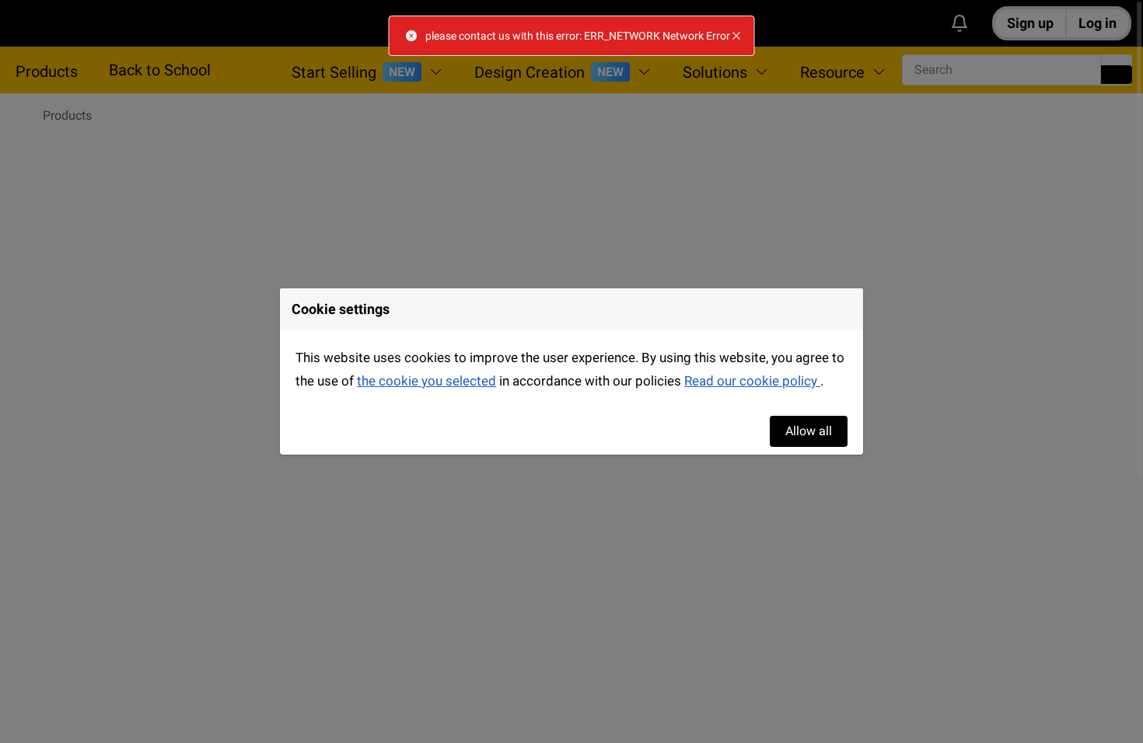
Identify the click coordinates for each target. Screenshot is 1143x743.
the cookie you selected (426, 381)
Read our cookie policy (752, 381)
